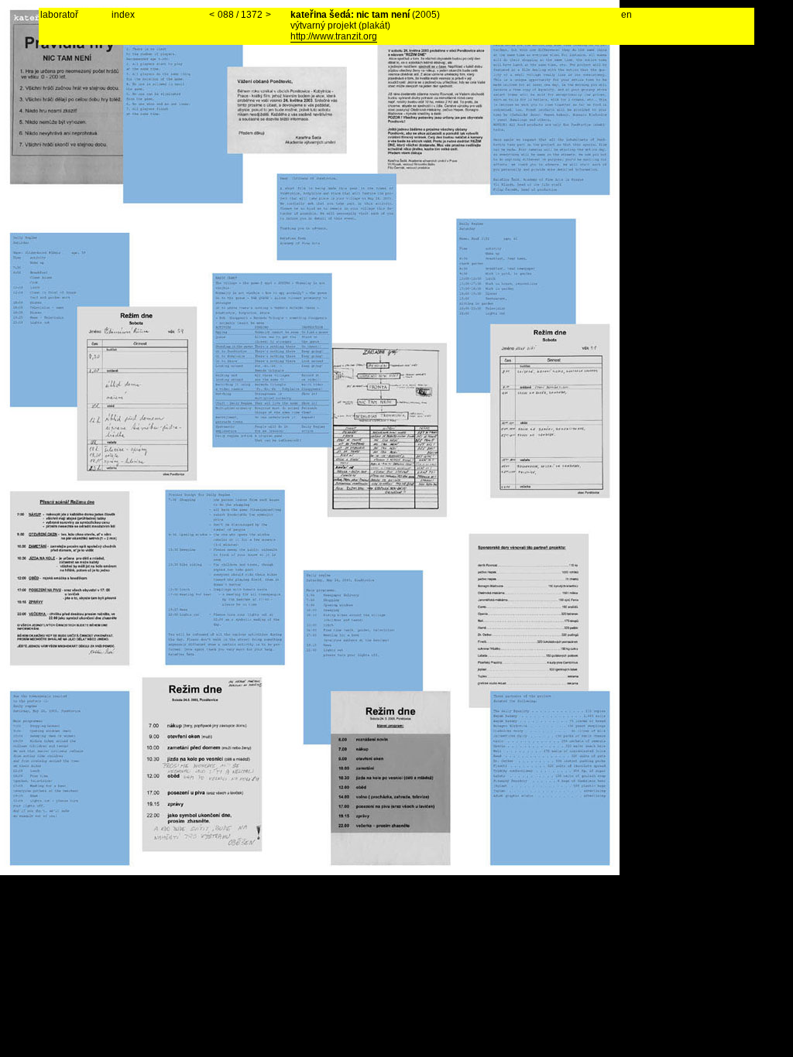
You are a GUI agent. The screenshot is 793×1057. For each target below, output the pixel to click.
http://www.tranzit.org (333, 36)
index (123, 14)
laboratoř (59, 14)
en (626, 14)
